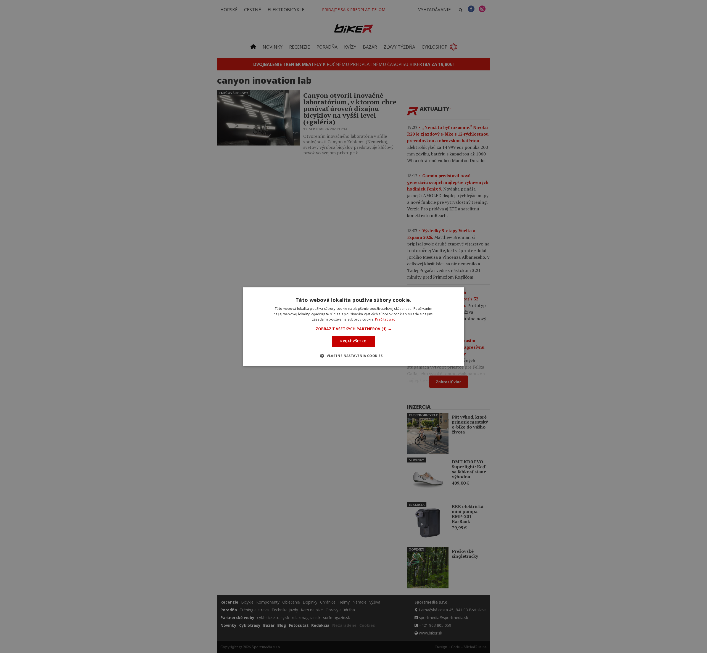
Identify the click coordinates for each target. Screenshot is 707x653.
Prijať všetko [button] (353, 341)
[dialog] (353, 326)
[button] (354, 329)
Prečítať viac (385, 319)
